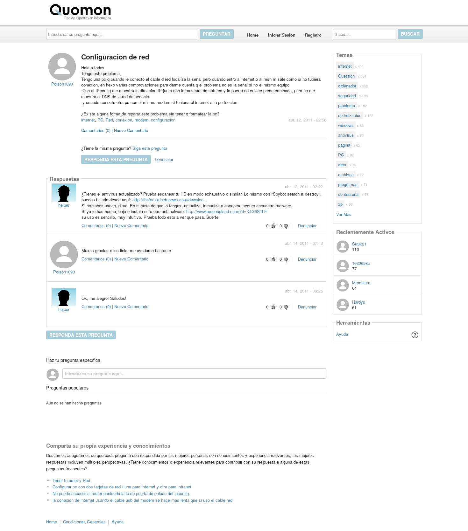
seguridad (347, 96)
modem (141, 120)
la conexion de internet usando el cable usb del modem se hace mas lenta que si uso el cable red (142, 500)
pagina (344, 145)
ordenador (347, 86)
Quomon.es (133, 10)
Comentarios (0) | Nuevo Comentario (114, 130)
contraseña (348, 194)
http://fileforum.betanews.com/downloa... (169, 200)
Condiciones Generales (84, 522)
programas (348, 184)
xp (340, 204)
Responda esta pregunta (116, 159)
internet (88, 120)
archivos (346, 174)
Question (346, 76)
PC (100, 120)
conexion (124, 120)
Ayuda (342, 334)
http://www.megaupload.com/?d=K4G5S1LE (226, 211)
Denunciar (164, 159)
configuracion (163, 120)
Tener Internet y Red (71, 480)
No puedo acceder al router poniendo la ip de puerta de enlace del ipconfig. (121, 493)
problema (346, 105)
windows (346, 125)
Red (109, 120)
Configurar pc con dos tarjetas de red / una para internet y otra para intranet (122, 487)
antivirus (346, 135)
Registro (313, 35)
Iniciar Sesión (281, 35)
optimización (349, 115)
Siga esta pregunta (149, 148)
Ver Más (343, 214)
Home (253, 35)
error (342, 165)
